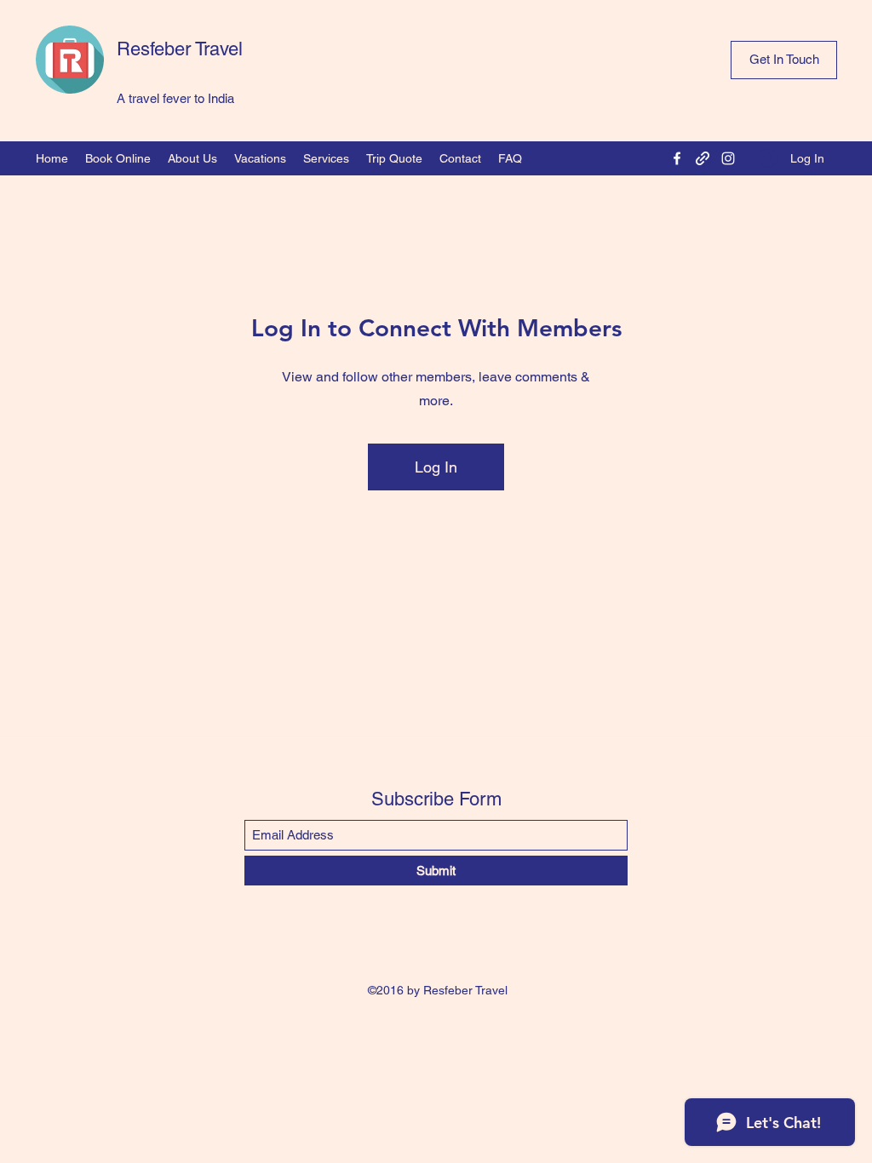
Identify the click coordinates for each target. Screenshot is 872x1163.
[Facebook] (677, 158)
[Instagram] (728, 158)
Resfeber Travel (180, 49)
